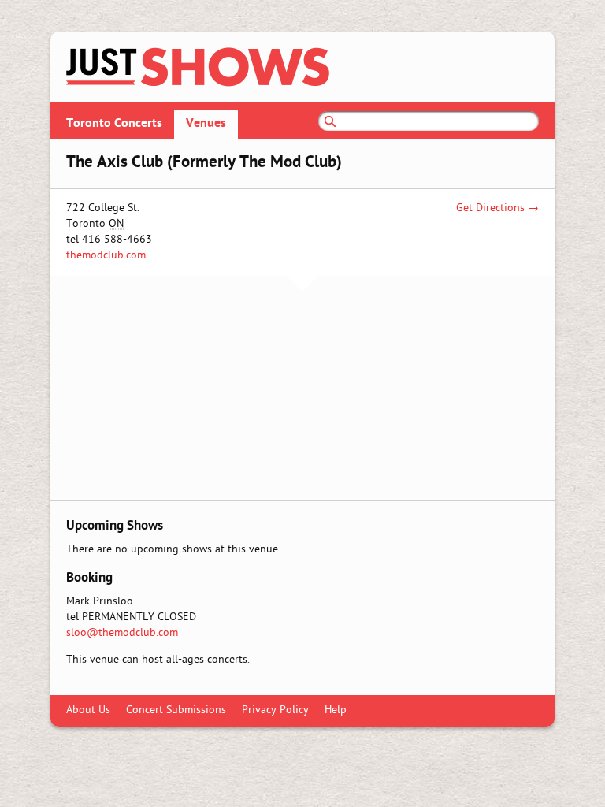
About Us (88, 710)
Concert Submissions (176, 710)
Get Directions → (497, 208)
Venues (206, 123)
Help (336, 710)
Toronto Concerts (114, 124)
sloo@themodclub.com (122, 633)
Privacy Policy (275, 710)
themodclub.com (106, 255)
